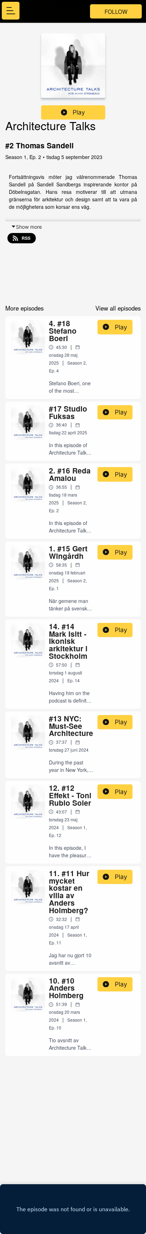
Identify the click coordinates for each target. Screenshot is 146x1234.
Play (79, 112)
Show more (29, 227)
